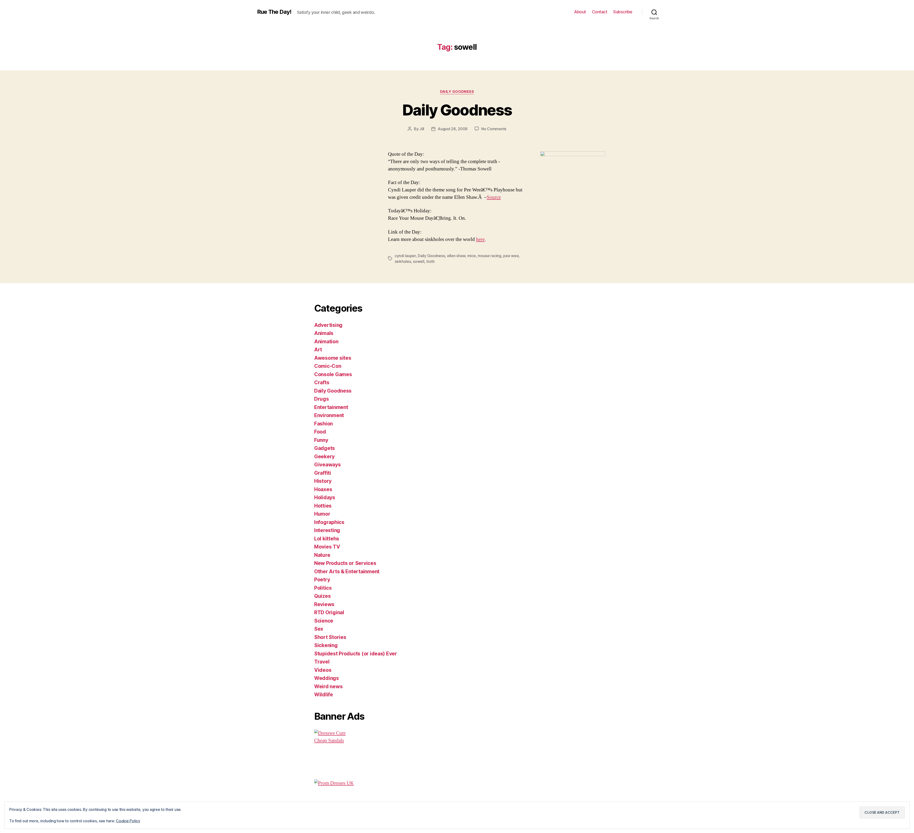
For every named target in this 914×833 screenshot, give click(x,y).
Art (318, 350)
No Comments (493, 128)
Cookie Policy (128, 820)
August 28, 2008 (452, 128)
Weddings (326, 678)
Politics (323, 588)
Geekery (324, 456)
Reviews (324, 604)
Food (320, 432)
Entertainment (331, 407)
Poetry (322, 580)
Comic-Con (327, 366)
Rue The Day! (274, 12)
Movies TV (327, 547)
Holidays (324, 497)
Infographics (329, 522)
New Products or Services (345, 563)
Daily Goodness (457, 92)
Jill (421, 128)
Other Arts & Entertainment (346, 571)
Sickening (326, 645)
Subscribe (622, 11)
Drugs (321, 399)
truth (430, 261)
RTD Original (329, 612)
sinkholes (403, 261)
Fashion (323, 424)
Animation (326, 341)
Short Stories (330, 637)
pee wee (511, 255)
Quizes (322, 596)
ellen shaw (456, 255)
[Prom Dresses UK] (389, 783)
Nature (322, 555)
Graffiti (322, 473)
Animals (323, 333)
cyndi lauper (405, 255)
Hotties (323, 506)
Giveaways (327, 465)
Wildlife (323, 695)
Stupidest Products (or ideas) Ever (355, 654)
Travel (321, 662)
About (580, 11)
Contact (599, 11)
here (480, 239)
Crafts (321, 382)
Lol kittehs (326, 539)
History (323, 481)
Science (323, 621)
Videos (322, 670)
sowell (418, 261)
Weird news (328, 686)
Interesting (327, 530)
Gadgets (324, 448)
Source (494, 197)
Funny (321, 440)
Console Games (333, 374)
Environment (329, 415)
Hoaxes (323, 489)
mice (471, 255)
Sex (318, 629)
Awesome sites (332, 358)
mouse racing (489, 255)
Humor (322, 514)
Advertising (328, 325)
